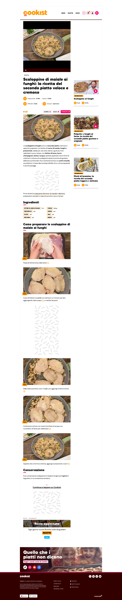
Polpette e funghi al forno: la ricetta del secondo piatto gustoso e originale (86, 137)
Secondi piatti (33, 518)
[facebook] (39, 567)
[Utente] (92, 13)
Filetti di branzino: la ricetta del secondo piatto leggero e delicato (86, 178)
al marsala (53, 193)
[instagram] (30, 567)
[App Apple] (24, 596)
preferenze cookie (58, 589)
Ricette (70, 13)
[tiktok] (25, 567)
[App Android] (33, 596)
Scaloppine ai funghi (84, 99)
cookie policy (57, 583)
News (63, 13)
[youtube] (34, 567)
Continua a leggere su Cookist (47, 487)
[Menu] (97, 13)
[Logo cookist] (35, 13)
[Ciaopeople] (98, 596)
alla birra (62, 193)
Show (78, 13)
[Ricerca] (84, 13)
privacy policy (57, 581)
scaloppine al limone (41, 193)
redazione (56, 586)
